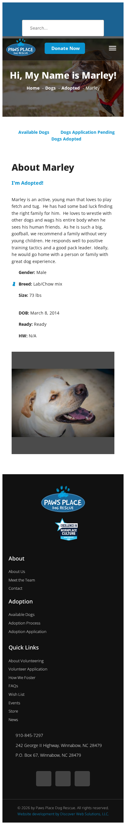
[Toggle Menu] (112, 48)
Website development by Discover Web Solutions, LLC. (63, 813)
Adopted (31, 183)
